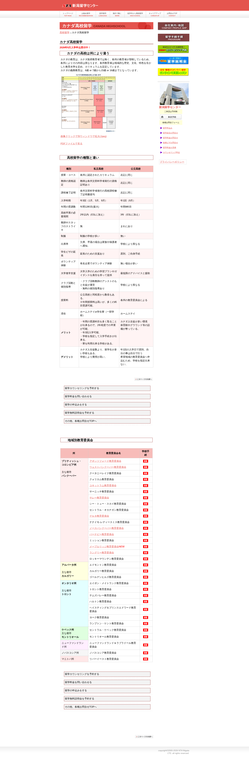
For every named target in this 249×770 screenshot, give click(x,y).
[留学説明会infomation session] (173, 61)
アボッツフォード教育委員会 (105, 461)
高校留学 (64, 32)
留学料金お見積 (169, 147)
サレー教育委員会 (99, 497)
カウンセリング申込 (171, 152)
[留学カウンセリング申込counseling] (173, 50)
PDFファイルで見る (71, 143)
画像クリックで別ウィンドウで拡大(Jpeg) (84, 136)
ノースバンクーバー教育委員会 (106, 528)
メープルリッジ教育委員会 (104, 546)
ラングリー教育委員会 (101, 552)
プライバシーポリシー (172, 162)
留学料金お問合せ (170, 138)
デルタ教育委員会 (99, 516)
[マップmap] (173, 27)
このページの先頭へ (143, 379)
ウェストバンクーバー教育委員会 (107, 467)
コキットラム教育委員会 (102, 485)
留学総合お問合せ (170, 133)
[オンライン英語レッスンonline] (173, 73)
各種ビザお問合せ (170, 143)
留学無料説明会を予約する (79, 412)
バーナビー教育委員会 (101, 534)
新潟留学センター (90, 6)
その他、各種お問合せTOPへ (81, 421)
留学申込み (167, 128)
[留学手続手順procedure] (173, 38)
